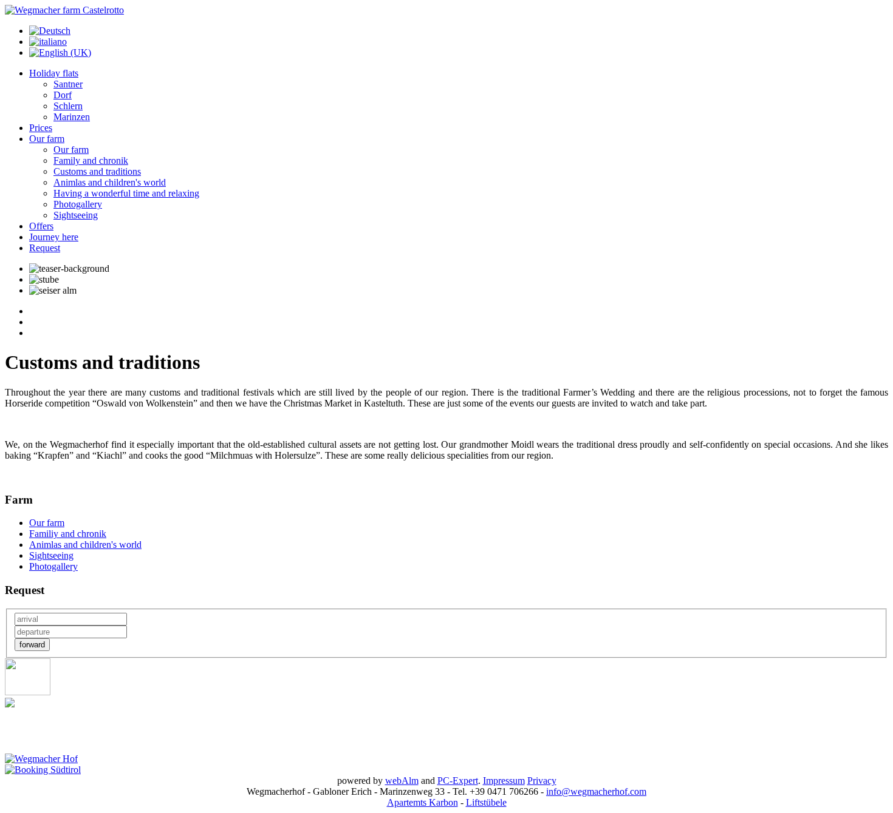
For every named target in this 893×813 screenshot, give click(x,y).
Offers (41, 226)
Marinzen (71, 117)
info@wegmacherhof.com (596, 791)
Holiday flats (53, 73)
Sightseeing (75, 215)
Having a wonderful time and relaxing (126, 193)
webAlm (402, 780)
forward (32, 644)
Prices (40, 128)
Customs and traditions (97, 171)
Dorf (62, 95)
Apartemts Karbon (422, 802)
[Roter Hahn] (27, 692)
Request (44, 248)
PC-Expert (457, 780)
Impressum (504, 780)
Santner (68, 84)
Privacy (541, 780)
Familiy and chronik (67, 533)
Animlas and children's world (109, 182)
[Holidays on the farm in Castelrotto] (64, 10)
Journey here (53, 237)
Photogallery (77, 204)
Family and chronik (90, 160)
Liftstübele (486, 802)
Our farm (46, 138)
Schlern (68, 106)
